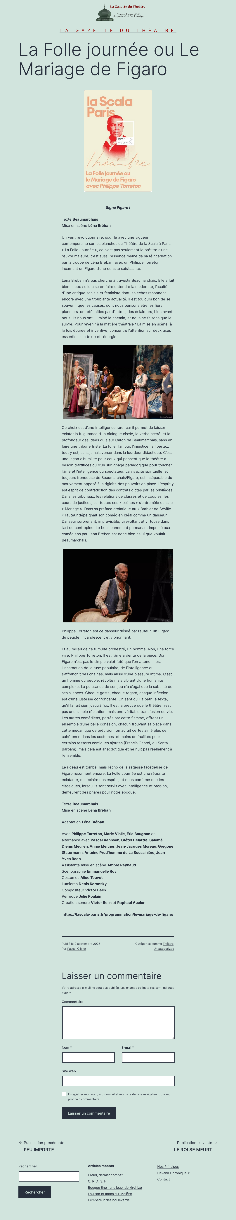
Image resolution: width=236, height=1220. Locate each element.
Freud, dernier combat (105, 1175)
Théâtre (168, 943)
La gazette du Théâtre (118, 30)
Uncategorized (164, 948)
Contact (163, 1179)
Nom (67, 1047)
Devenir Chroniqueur (173, 1173)
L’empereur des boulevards (108, 1200)
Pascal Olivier (76, 948)
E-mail (128, 1047)
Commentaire (72, 1002)
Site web (69, 1071)
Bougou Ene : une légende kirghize (115, 1187)
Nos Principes (168, 1166)
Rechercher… (29, 1166)
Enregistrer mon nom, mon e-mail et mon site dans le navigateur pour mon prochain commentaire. (120, 1096)
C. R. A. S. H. (97, 1181)
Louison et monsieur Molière (110, 1194)
